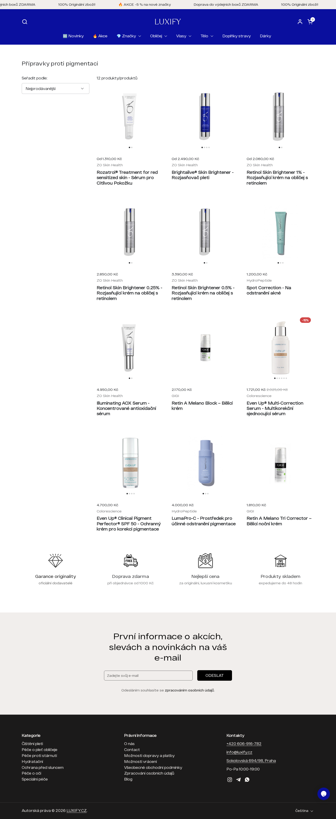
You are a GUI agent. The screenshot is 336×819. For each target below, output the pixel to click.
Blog (128, 779)
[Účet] (300, 21)
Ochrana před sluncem (43, 767)
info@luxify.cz (239, 752)
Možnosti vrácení (140, 761)
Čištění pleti (32, 743)
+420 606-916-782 (244, 743)
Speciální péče (35, 779)
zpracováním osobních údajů (189, 690)
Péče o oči (31, 773)
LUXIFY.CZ (77, 810)
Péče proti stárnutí (39, 755)
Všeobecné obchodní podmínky (153, 767)
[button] (24, 21)
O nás (129, 743)
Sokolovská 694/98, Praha (251, 760)
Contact (132, 749)
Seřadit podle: (34, 78)
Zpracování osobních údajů (149, 773)
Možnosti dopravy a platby (149, 755)
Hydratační (32, 761)
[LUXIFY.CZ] (168, 21)
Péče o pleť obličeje (39, 749)
